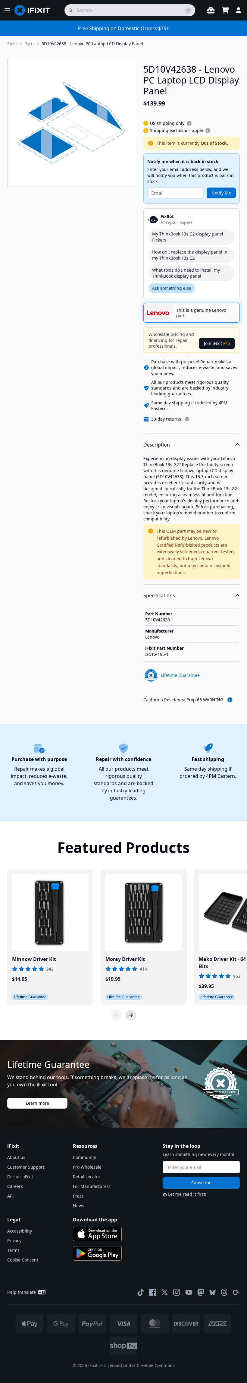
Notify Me (221, 193)
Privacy (14, 1240)
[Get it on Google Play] (97, 1253)
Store (12, 43)
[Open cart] (225, 10)
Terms (13, 1250)
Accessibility (19, 1231)
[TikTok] (140, 1292)
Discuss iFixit (20, 1176)
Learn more (37, 1103)
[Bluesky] (212, 1292)
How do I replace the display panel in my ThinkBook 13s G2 (189, 255)
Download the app (95, 1219)
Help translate (21, 1292)
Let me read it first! (187, 1194)
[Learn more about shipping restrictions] (189, 123)
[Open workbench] (211, 10)
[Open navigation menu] (7, 10)
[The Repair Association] (236, 1292)
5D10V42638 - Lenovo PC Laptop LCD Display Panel (92, 43)
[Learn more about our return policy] (187, 419)
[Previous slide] (116, 1015)
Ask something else (171, 288)
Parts (29, 43)
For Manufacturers (92, 1186)
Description (156, 444)
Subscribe (201, 1183)
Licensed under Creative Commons (139, 1365)
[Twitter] (164, 1292)
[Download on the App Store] (97, 1234)
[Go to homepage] (34, 10)
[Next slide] (130, 1015)
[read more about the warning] (229, 700)
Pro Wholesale (87, 1167)
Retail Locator (86, 1176)
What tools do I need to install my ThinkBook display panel (186, 273)
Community (84, 1157)
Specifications (159, 595)
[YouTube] (188, 1292)
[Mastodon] (201, 1292)
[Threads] (224, 1292)
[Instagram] (176, 1292)
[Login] (238, 10)
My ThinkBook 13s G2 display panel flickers (187, 237)
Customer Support (25, 1167)
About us (16, 1157)
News (78, 1205)
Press (78, 1196)
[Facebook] (152, 1292)
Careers (15, 1186)
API (10, 1196)
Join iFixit (217, 343)
